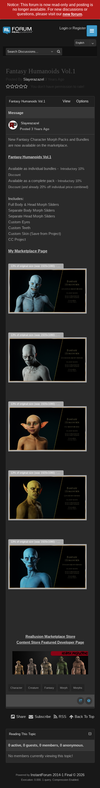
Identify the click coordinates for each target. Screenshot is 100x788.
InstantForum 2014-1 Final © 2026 (57, 775)
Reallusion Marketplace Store (50, 637)
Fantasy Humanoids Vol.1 (29, 157)
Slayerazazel (33, 79)
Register (79, 28)
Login (63, 28)
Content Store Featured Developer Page (50, 642)
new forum (72, 14)
